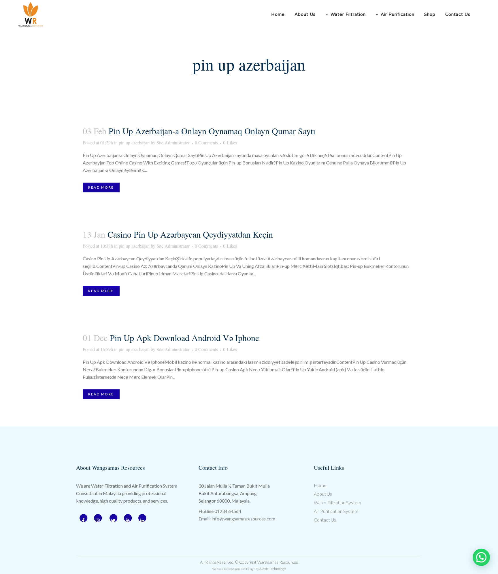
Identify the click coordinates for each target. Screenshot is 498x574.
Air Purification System (336, 511)
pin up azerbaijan (134, 142)
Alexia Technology (272, 569)
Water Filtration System (337, 502)
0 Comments (206, 142)
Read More (101, 187)
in (101, 142)
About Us (323, 494)
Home (320, 485)
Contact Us (325, 519)
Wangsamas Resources (277, 562)
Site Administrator (173, 142)
